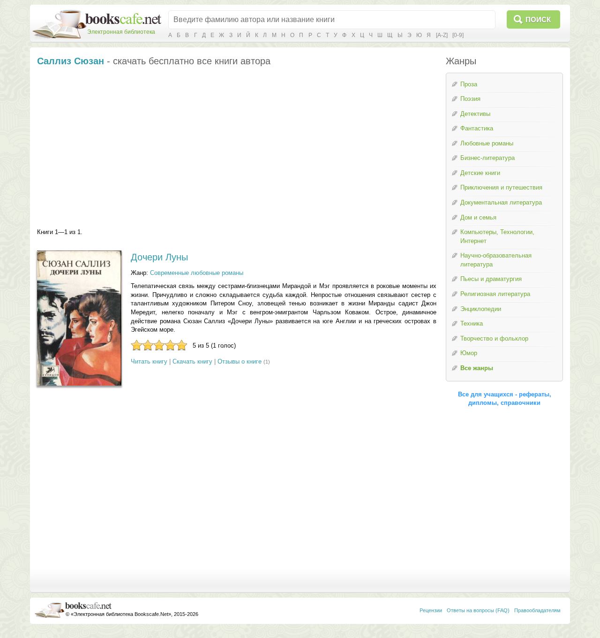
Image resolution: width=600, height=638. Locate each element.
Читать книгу (149, 361)
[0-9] (458, 35)
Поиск (538, 19)
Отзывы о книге (240, 361)
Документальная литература (501, 202)
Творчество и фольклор (494, 338)
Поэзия (470, 98)
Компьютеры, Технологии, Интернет (497, 236)
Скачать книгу (192, 361)
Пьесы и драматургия (491, 278)
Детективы (475, 113)
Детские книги (480, 172)
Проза (468, 84)
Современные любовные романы (196, 272)
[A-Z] (442, 35)
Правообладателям (537, 610)
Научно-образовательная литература (496, 260)
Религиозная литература (495, 293)
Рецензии (431, 610)
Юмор (468, 353)
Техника (471, 323)
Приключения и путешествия (501, 187)
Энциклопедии (480, 308)
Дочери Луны (159, 257)
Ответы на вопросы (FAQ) (478, 610)
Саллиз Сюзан (70, 61)
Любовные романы (486, 143)
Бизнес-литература (487, 157)
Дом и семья (478, 217)
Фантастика (476, 128)
